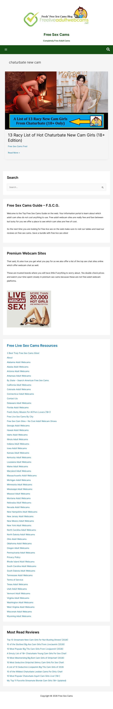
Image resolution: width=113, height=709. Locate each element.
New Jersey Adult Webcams (20, 516)
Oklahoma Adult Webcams (19, 543)
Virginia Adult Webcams (18, 598)
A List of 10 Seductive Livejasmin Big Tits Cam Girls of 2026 (35, 667)
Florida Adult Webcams (18, 407)
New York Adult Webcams (19, 525)
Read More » (14, 152)
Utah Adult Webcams (17, 589)
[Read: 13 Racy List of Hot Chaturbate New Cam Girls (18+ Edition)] (56, 100)
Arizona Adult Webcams (18, 371)
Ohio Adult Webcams (16, 539)
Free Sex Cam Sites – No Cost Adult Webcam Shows (32, 421)
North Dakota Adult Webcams (21, 534)
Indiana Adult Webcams (18, 444)
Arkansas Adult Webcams (19, 376)
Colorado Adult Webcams (19, 389)
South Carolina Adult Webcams (21, 566)
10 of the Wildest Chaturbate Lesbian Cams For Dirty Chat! (35, 671)
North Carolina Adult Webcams (21, 530)
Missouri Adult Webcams (18, 494)
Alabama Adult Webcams (18, 362)
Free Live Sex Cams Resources (32, 345)
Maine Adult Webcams (17, 466)
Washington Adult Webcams (20, 602)
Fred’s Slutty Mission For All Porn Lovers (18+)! (29, 412)
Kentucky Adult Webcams (19, 457)
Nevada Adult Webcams (18, 507)
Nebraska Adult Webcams (19, 503)
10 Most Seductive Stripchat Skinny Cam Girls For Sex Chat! (35, 662)
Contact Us (12, 398)
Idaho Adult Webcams (17, 435)
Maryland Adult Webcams (19, 471)
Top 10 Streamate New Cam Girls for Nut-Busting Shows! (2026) (37, 640)
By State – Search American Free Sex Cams (28, 380)
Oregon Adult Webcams (18, 548)
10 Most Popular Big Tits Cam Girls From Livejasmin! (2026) (35, 649)
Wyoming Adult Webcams (19, 616)
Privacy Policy (13, 557)
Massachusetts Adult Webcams (22, 475)
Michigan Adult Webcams (19, 480)
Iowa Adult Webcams (17, 448)
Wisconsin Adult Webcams (19, 611)
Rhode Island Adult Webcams (20, 561)
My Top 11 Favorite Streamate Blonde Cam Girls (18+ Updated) (36, 680)
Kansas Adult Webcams (18, 453)
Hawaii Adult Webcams (18, 430)
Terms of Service (15, 580)
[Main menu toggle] (6, 50)
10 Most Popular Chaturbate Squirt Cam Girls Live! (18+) (33, 676)
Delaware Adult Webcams (19, 403)
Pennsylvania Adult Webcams (21, 552)
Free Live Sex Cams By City (20, 416)
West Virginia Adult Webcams (20, 607)
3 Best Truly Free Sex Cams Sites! (23, 353)
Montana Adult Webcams (19, 498)
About (10, 357)
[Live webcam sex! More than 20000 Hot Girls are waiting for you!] (29, 309)
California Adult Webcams (19, 385)
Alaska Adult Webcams (17, 367)
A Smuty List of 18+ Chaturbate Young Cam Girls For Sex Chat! (36, 653)
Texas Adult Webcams (17, 584)
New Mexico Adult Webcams (20, 521)
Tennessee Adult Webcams (20, 575)
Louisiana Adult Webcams (19, 462)
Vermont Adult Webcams (18, 593)
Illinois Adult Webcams (17, 439)
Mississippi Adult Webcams (19, 489)
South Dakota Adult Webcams (21, 571)
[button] (108, 49)
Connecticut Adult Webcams (20, 394)
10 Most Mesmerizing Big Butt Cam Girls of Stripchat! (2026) (35, 658)
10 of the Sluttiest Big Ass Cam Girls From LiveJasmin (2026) (36, 644)
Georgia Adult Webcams (18, 425)
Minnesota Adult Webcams (19, 484)
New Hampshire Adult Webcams (22, 512)
